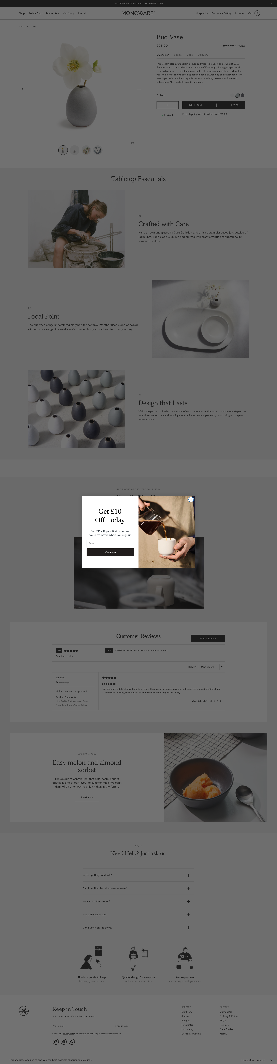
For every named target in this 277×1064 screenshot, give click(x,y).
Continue (110, 552)
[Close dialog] (191, 499)
